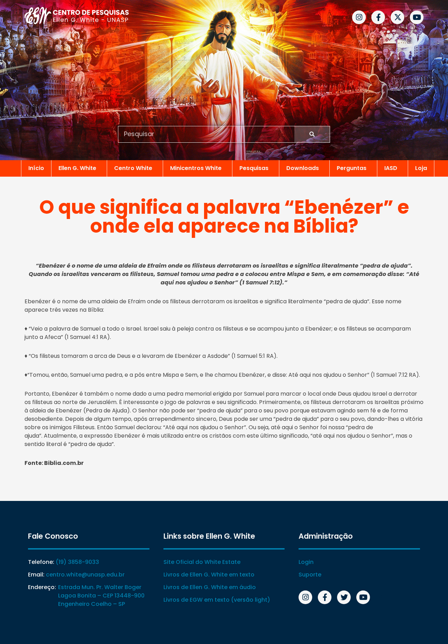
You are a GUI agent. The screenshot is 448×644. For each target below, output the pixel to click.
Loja (421, 168)
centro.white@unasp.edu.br (85, 575)
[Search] (312, 134)
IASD (390, 168)
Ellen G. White (77, 168)
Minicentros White (196, 168)
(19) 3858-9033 (77, 562)
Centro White (133, 168)
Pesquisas (253, 168)
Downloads (302, 168)
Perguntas (351, 168)
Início (36, 168)
